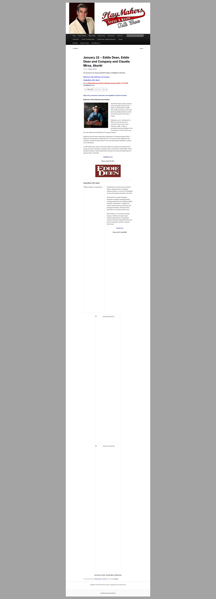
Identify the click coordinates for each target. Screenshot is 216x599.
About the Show (82, 35)
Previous (75, 48)
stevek (104, 579)
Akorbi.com (119, 228)
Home (74, 35)
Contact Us (120, 35)
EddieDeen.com (108, 157)
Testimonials (76, 39)
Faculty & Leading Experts (88, 39)
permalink (115, 579)
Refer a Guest (92, 35)
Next (142, 48)
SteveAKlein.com (96, 43)
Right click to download (90, 95)
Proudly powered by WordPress (108, 593)
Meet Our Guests (84, 43)
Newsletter (75, 43)
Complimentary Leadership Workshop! (106, 39)
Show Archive (111, 35)
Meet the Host (101, 35)
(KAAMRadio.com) (88, 85)
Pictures (120, 39)
